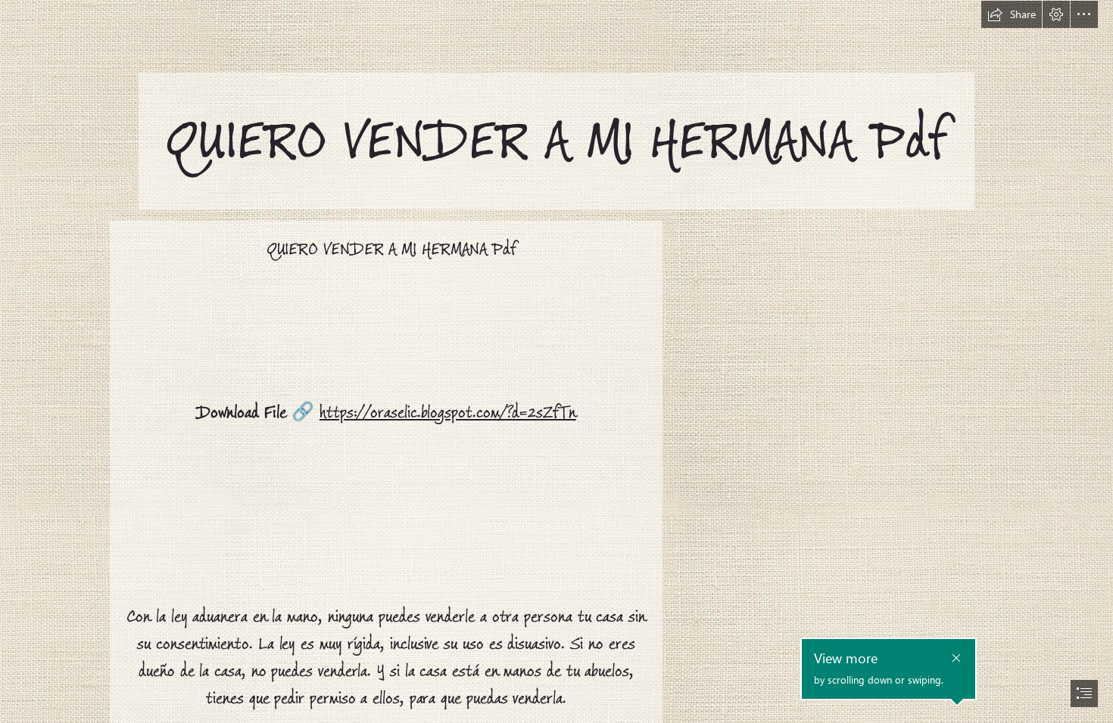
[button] (1011, 14)
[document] (556, 361)
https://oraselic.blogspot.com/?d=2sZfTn (448, 412)
